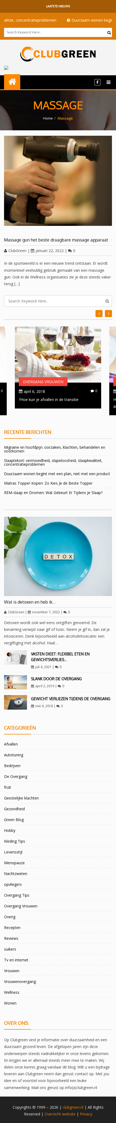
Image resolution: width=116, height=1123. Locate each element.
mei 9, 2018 (44, 706)
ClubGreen (17, 250)
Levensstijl (13, 852)
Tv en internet (16, 959)
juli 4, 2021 (43, 667)
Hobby (9, 830)
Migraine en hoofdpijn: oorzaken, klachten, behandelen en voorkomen (54, 449)
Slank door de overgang (56, 678)
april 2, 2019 (44, 686)
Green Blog (14, 819)
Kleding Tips (14, 841)
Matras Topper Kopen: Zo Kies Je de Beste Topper (48, 483)
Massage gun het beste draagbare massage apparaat (56, 240)
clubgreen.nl (73, 1107)
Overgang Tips (16, 895)
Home (48, 118)
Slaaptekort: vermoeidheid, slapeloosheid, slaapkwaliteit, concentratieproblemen (53, 462)
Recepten (12, 927)
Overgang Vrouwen (43, 381)
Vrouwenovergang (20, 981)
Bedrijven (12, 765)
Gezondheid (14, 808)
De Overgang (15, 776)
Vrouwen (11, 970)
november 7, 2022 (46, 612)
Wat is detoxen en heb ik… (30, 602)
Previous (108, 313)
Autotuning (13, 754)
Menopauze (14, 862)
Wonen (10, 1003)
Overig (9, 916)
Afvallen (11, 744)
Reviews (11, 938)
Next (99, 313)
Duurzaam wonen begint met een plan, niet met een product (57, 473)
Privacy (86, 1114)
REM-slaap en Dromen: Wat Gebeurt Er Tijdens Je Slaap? (53, 492)
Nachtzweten (15, 873)
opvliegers (13, 884)
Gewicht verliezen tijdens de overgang (70, 698)
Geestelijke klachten (21, 798)
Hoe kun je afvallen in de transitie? (49, 399)
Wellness (11, 992)
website (69, 1114)
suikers (10, 949)
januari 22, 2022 (50, 250)
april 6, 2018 (34, 391)
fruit (7, 787)
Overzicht (53, 1114)
